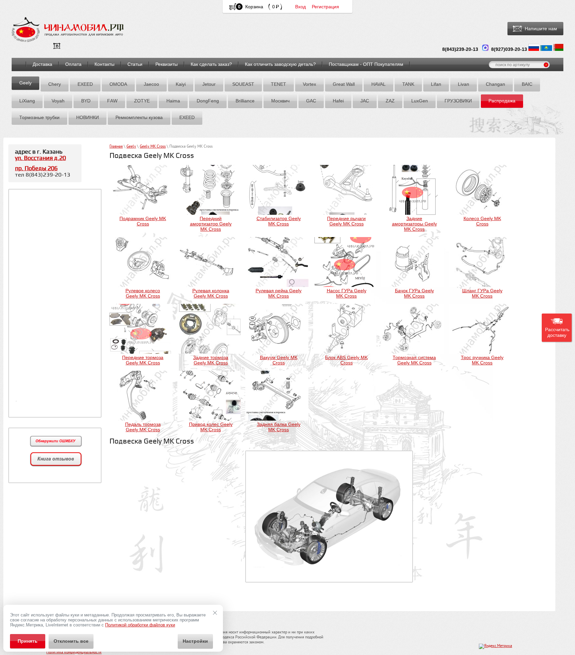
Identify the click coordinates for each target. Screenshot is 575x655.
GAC (311, 100)
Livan (463, 84)
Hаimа (173, 100)
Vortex (309, 84)
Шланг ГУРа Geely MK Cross (482, 293)
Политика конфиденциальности (73, 652)
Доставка (42, 64)
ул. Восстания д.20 (40, 158)
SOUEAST (243, 84)
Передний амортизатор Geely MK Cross (211, 224)
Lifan (436, 84)
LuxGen (419, 100)
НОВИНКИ (87, 117)
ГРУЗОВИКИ (458, 100)
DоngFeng (208, 100)
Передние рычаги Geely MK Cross (346, 221)
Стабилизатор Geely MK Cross (279, 221)
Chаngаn (495, 84)
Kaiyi (181, 84)
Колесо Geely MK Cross (482, 221)
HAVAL (378, 84)
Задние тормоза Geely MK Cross (210, 360)
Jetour (209, 84)
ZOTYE (142, 100)
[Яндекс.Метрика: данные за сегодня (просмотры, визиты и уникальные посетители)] (495, 646)
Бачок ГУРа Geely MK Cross (414, 293)
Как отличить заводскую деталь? (280, 64)
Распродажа (501, 100)
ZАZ (390, 100)
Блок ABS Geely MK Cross (346, 360)
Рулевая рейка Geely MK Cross (278, 293)
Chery (54, 84)
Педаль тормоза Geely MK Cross (143, 427)
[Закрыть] (215, 612)
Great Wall (344, 84)
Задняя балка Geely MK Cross (278, 427)
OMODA (118, 84)
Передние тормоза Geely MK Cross (142, 360)
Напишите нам (541, 28)
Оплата (73, 64)
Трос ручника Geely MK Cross (482, 360)
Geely (25, 82)
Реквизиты (166, 64)
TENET (278, 84)
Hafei (338, 100)
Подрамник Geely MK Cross (142, 221)
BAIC (527, 84)
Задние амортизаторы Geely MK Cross (414, 224)
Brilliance (245, 100)
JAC (364, 100)
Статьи (134, 64)
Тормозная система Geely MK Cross (414, 360)
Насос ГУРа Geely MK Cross (346, 293)
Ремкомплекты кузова (139, 117)
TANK (408, 84)
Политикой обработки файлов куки (140, 624)
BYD (86, 100)
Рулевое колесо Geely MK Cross (142, 293)
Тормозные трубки (39, 117)
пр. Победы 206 (36, 168)
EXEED (85, 84)
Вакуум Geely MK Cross (278, 360)
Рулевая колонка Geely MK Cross (210, 293)
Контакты (104, 64)
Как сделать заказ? (211, 64)
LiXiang (27, 100)
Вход (300, 6)
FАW (112, 100)
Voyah (58, 100)
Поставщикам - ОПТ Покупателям (366, 64)
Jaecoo (151, 84)
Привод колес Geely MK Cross (211, 427)
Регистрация (325, 6)
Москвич (280, 100)
